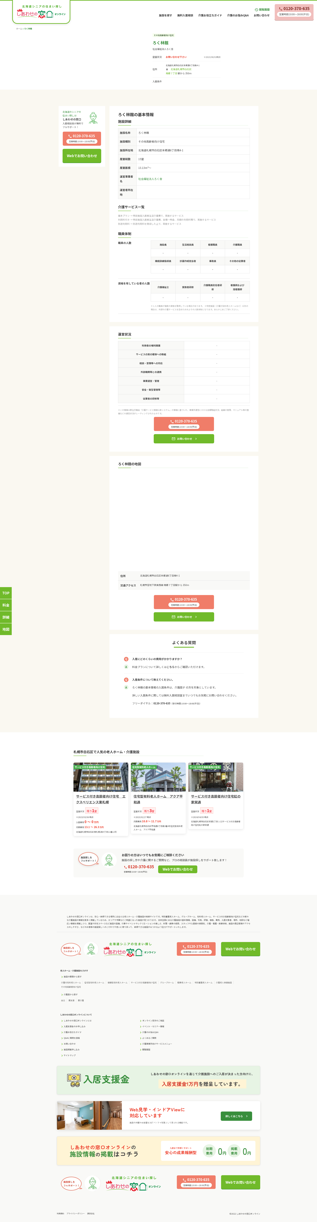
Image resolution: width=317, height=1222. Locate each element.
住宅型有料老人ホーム (94, 982)
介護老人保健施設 (224, 982)
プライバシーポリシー (76, 1213)
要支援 (71, 1000)
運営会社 (90, 1213)
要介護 (81, 1000)
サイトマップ (70, 1055)
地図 (5, 629)
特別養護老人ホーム (203, 982)
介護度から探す (71, 994)
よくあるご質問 (149, 1037)
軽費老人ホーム (184, 982)
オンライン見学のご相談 (153, 1020)
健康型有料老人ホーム (117, 982)
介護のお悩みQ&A (238, 15)
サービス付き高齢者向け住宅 (144, 982)
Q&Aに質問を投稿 (72, 1037)
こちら (171, 667)
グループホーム (167, 982)
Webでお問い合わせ (82, 155)
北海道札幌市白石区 (181, 69)
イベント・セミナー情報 (153, 1026)
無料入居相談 (185, 15)
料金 (5, 604)
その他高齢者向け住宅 (71, 986)
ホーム (19, 28)
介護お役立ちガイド (210, 15)
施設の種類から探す (73, 976)
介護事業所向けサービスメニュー (157, 1043)
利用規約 (60, 1213)
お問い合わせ (262, 15)
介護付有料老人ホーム (71, 982)
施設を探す (165, 15)
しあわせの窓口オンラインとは (77, 1020)
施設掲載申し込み (72, 1049)
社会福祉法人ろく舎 (163, 49)
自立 (63, 1000)
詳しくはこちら (234, 1116)
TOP (5, 592)
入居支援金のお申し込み (75, 1026)
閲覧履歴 (262, 9)
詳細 (5, 617)
